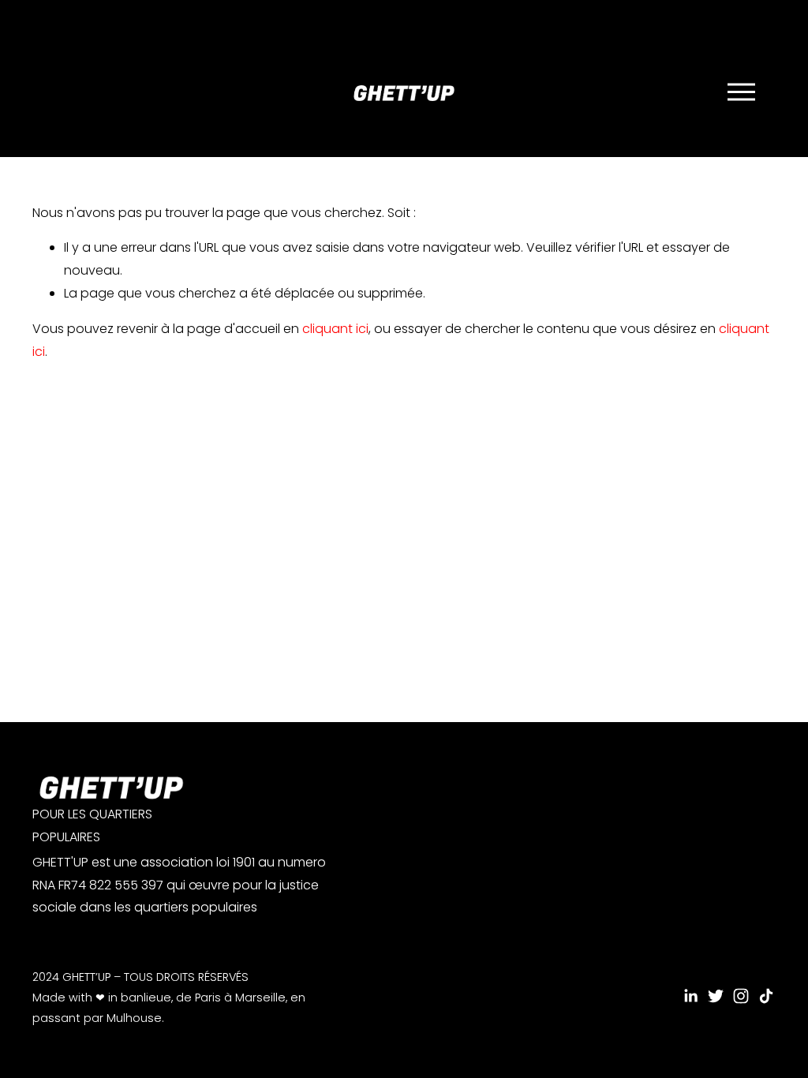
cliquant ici (335, 329)
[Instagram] (741, 996)
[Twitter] (716, 996)
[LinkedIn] (690, 996)
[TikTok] (766, 996)
